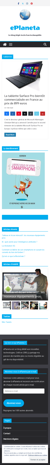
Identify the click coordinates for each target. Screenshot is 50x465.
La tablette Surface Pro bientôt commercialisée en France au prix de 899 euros (24, 99)
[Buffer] (30, 113)
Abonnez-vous (14, 403)
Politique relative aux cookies (37, 455)
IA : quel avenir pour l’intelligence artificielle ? (19, 242)
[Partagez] (6, 113)
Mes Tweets (7, 322)
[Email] (36, 113)
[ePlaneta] (5, 44)
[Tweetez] (24, 113)
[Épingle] (19, 113)
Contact (6, 433)
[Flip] (42, 113)
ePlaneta (25, 27)
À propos (7, 428)
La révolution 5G (8, 246)
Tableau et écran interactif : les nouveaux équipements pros (24, 294)
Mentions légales (10, 439)
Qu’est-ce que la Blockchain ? (13, 256)
